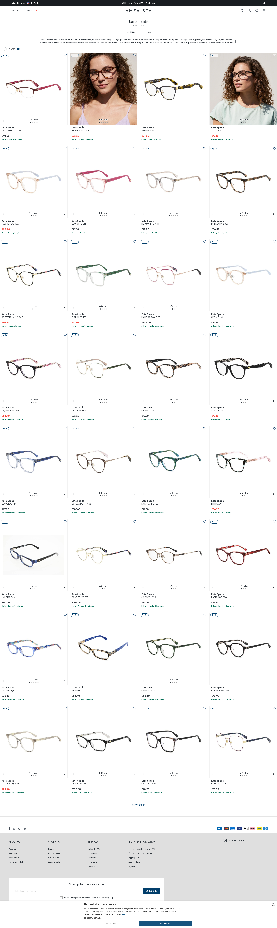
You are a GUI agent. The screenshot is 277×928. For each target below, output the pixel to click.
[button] (31, 122)
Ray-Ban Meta (54, 853)
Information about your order (140, 853)
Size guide (92, 862)
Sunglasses (16, 10)
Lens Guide (93, 866)
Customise (92, 857)
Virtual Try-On (94, 848)
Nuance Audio (54, 862)
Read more (126, 914)
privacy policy (107, 897)
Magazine (13, 853)
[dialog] (138, 914)
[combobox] (273, 904)
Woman (130, 32)
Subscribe (151, 890)
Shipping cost (133, 857)
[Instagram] (14, 828)
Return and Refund (135, 862)
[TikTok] (19, 828)
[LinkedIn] (25, 828)
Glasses (28, 10)
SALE (37, 10)
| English (25, 3)
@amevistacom (236, 840)
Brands (51, 848)
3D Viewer (92, 853)
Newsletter (132, 866)
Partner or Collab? (16, 862)
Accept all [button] (165, 923)
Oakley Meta (53, 857)
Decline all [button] (110, 923)
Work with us (14, 857)
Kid (149, 32)
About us (12, 848)
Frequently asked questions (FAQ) (142, 848)
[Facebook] (9, 828)
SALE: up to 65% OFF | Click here (138, 3)
